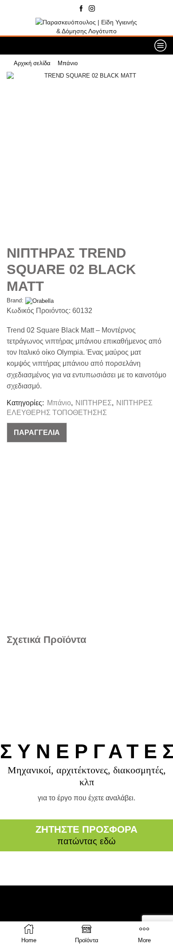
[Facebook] (81, 8)
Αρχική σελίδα (32, 63)
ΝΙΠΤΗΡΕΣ (93, 403)
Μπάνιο (68, 63)
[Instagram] (92, 8)
